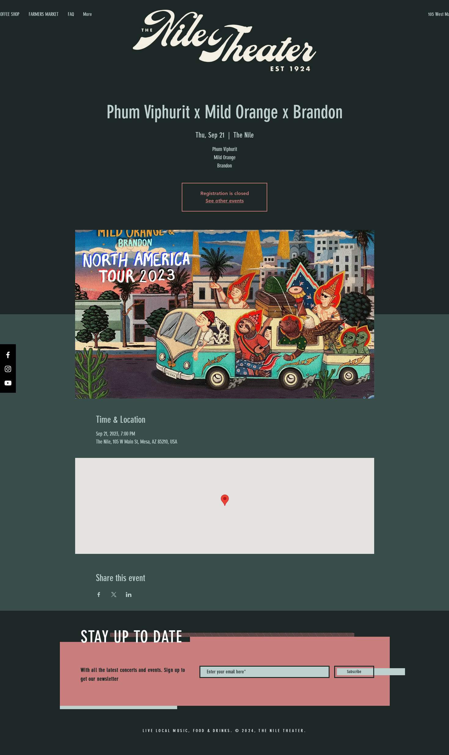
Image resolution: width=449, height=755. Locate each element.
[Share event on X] (114, 594)
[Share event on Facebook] (99, 594)
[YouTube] (8, 383)
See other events (225, 201)
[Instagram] (8, 369)
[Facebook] (8, 355)
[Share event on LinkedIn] (129, 594)
